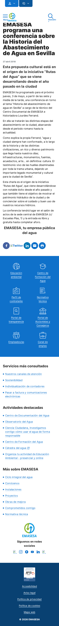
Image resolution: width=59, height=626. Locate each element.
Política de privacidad (29, 599)
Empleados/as (16, 341)
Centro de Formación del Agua (43, 276)
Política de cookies (29, 605)
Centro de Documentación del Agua (27, 415)
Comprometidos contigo (20, 508)
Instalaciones (13, 489)
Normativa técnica (16, 514)
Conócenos (12, 483)
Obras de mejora (15, 501)
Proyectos (11, 495)
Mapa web (29, 612)
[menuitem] (11, 3)
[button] (38, 4)
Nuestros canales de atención (23, 373)
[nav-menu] (13, 3)
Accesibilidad (29, 586)
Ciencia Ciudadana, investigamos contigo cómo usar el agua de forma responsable (27, 431)
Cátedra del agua (15, 447)
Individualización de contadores (24, 386)
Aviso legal (29, 592)
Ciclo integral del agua (19, 477)
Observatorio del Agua (19, 421)
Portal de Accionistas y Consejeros (42, 321)
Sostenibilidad (13, 380)
